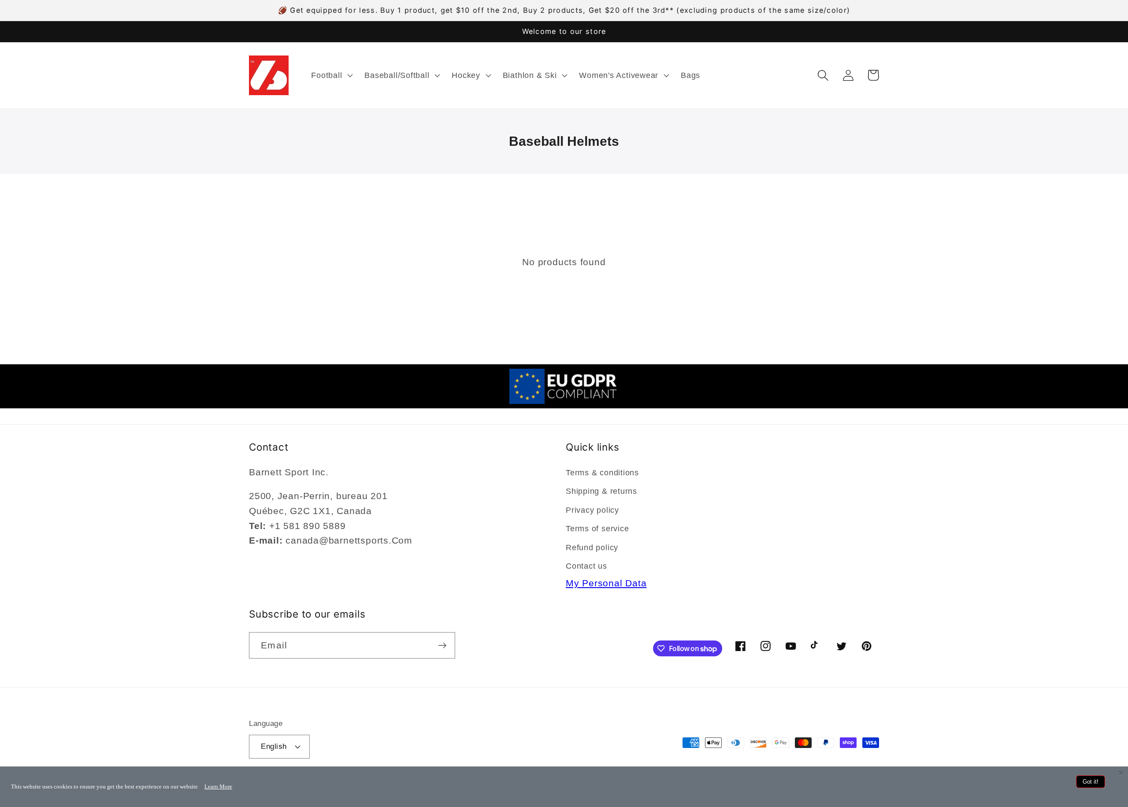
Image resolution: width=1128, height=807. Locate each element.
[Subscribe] (442, 645)
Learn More (218, 786)
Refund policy (592, 547)
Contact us (586, 566)
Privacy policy (592, 510)
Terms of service (597, 528)
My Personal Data (606, 583)
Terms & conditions (602, 472)
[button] (331, 75)
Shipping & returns (601, 491)
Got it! (1090, 781)
